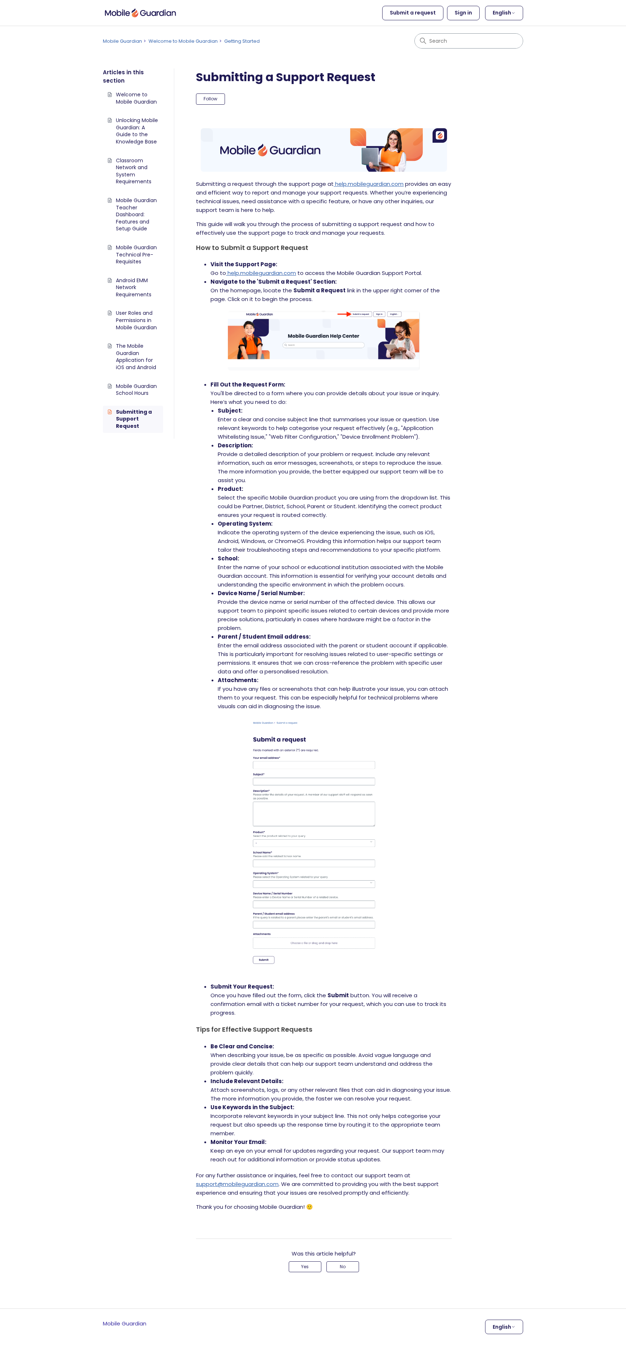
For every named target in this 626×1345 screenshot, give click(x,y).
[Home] (140, 13)
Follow (210, 99)
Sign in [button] (463, 12)
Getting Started (242, 41)
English (502, 12)
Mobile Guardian (122, 41)
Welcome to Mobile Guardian (183, 41)
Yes (305, 1266)
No (343, 1266)
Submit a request (413, 12)
